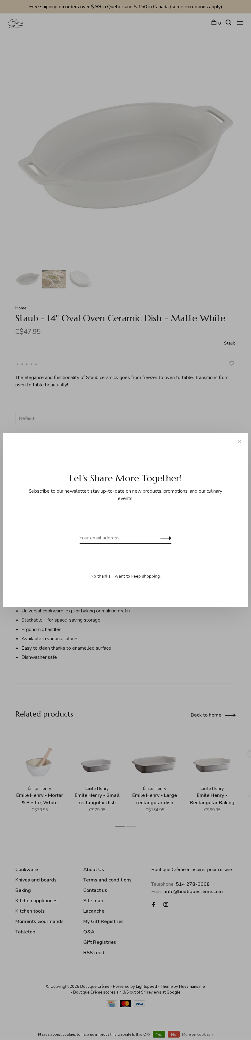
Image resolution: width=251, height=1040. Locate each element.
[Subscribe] (164, 538)
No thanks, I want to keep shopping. (126, 576)
